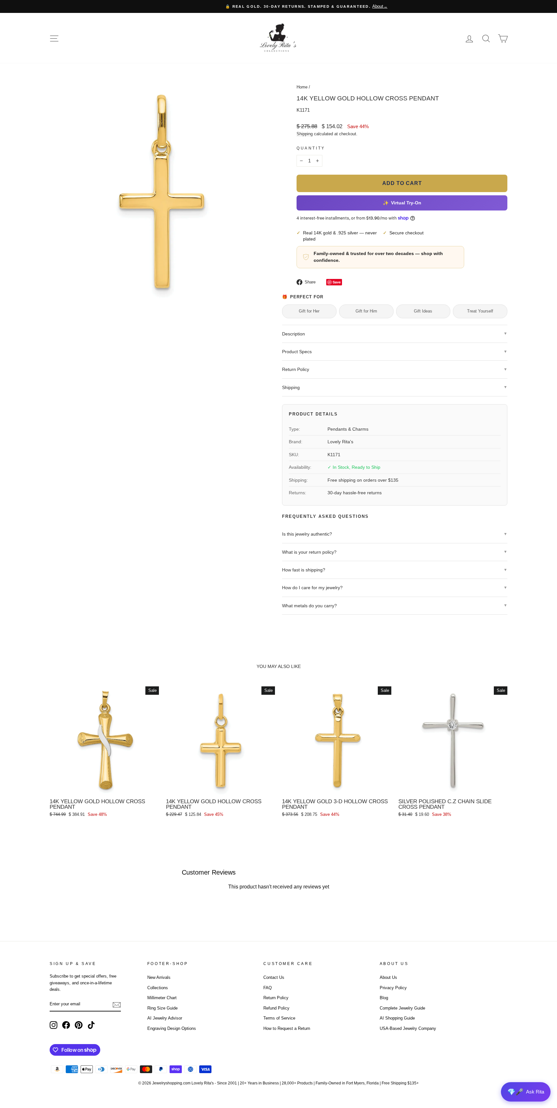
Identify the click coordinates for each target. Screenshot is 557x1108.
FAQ (267, 987)
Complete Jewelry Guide (402, 1008)
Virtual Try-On (402, 202)
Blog (384, 997)
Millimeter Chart (162, 997)
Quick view (104, 787)
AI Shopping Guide (397, 1018)
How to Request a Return (286, 1028)
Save (337, 282)
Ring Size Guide (162, 1008)
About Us (388, 977)
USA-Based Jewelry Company (408, 1028)
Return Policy (275, 997)
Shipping (305, 133)
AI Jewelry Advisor (164, 1018)
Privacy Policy (393, 987)
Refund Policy (276, 1008)
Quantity (311, 148)
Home (302, 87)
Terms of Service (279, 1018)
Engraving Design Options (171, 1028)
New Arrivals (159, 977)
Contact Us (273, 977)
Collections (157, 987)
